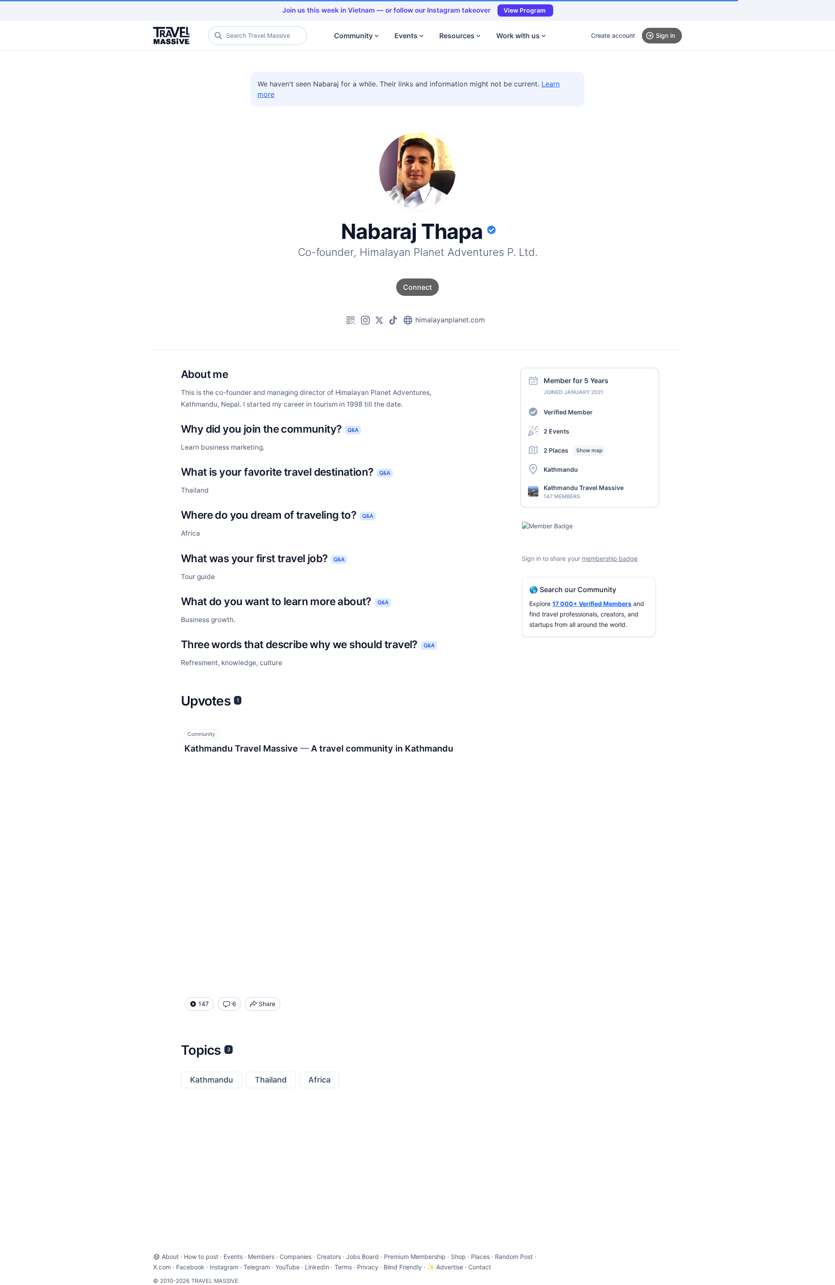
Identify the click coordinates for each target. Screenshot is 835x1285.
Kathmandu (211, 1079)
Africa (319, 1079)
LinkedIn (317, 1267)
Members (261, 1256)
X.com (162, 1267)
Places (480, 1256)
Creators (329, 1256)
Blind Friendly (403, 1267)
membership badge (610, 558)
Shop (458, 1256)
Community (353, 35)
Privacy (367, 1267)
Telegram (257, 1267)
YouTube (287, 1267)
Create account (613, 35)
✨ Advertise (445, 1267)
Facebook (190, 1267)
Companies (295, 1256)
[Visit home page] (171, 35)
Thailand (271, 1079)
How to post (201, 1256)
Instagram (224, 1267)
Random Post (514, 1256)
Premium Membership (415, 1256)
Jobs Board (362, 1256)
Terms (343, 1267)
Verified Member (568, 411)
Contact (479, 1267)
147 (203, 1003)
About (170, 1256)
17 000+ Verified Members (591, 603)
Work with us (518, 35)
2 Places (573, 450)
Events (406, 35)
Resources (456, 35)
